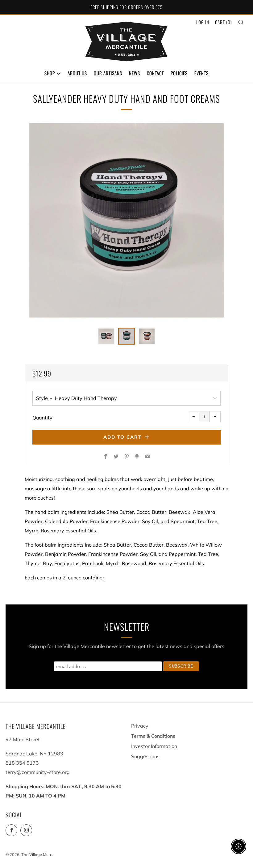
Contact (155, 73)
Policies (179, 73)
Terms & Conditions (153, 736)
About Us (77, 73)
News (134, 73)
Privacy (139, 726)
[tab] (106, 336)
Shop (49, 73)
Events (201, 73)
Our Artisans (108, 73)
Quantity (42, 418)
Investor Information (154, 746)
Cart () (223, 22)
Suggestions (145, 756)
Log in (202, 22)
